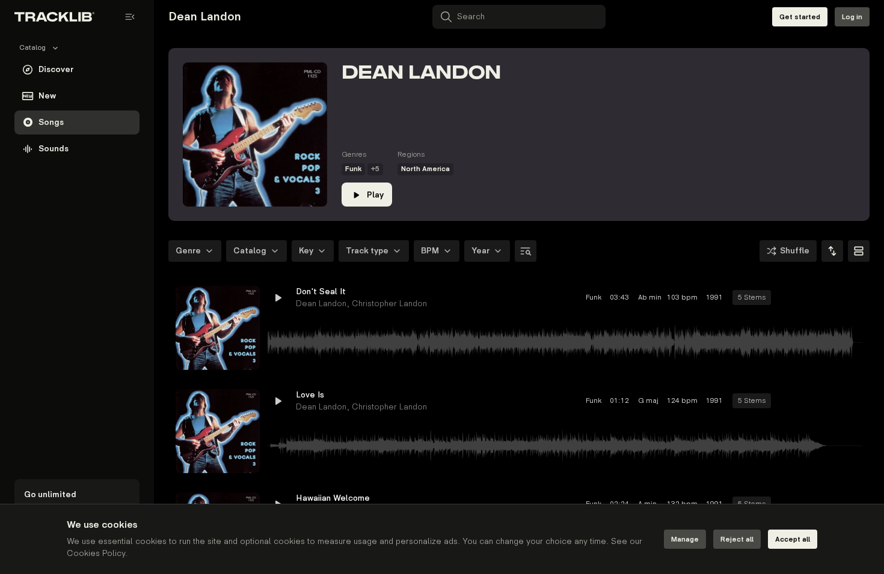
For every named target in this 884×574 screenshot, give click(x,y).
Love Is (310, 395)
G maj (648, 400)
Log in (852, 17)
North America (425, 169)
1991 (714, 297)
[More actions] (852, 297)
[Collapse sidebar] (130, 16)
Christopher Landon (389, 303)
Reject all (737, 539)
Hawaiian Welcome (333, 498)
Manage (685, 539)
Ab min (648, 297)
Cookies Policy (96, 553)
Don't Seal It (321, 291)
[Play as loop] (787, 297)
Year (480, 251)
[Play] (218, 328)
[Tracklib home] (54, 17)
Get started (799, 17)
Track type (367, 251)
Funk (353, 169)
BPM (430, 251)
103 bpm (682, 297)
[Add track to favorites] (809, 297)
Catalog (249, 251)
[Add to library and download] (831, 297)
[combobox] (832, 251)
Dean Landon (321, 303)
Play (375, 195)
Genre (188, 251)
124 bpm (682, 400)
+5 (375, 169)
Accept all (792, 539)
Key (306, 251)
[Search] (525, 251)
